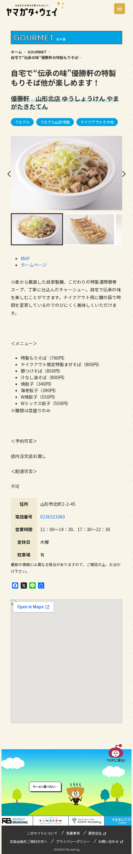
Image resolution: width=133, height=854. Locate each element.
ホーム (16, 51)
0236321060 (52, 517)
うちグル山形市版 (55, 122)
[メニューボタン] (119, 8)
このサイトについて (42, 833)
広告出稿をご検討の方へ (28, 841)
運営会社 (95, 833)
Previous (9, 174)
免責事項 (73, 833)
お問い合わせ (108, 841)
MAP (25, 258)
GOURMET (37, 51)
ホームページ (34, 265)
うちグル (22, 122)
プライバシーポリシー (73, 841)
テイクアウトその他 (97, 122)
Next (124, 174)
